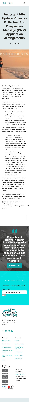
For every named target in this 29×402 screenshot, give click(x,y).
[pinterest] (16, 43)
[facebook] (10, 43)
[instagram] (9, 331)
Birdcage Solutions (20, 374)
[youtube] (18, 43)
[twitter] (13, 43)
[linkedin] (12, 331)
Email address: (6, 289)
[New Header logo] (8, 2)
